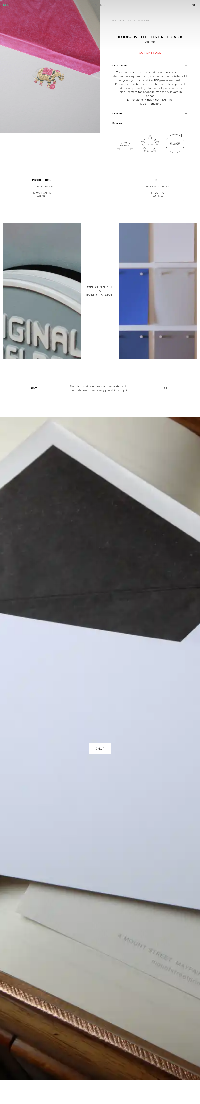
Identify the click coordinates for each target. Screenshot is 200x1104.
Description (119, 65)
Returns (117, 123)
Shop (100, 748)
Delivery (117, 113)
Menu (100, 5)
